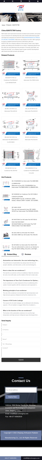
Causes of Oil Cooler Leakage (13, 300)
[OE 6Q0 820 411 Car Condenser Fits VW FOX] (11, 156)
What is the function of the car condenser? (17, 310)
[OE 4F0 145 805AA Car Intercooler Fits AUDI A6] (31, 125)
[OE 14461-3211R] (6, 209)
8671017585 (34, 37)
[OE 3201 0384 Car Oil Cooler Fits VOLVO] (6, 235)
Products (9, 25)
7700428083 (11, 39)
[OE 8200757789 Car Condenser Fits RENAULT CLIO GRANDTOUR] (11, 66)
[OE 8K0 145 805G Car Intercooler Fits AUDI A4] (11, 97)
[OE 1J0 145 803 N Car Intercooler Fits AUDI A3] (31, 97)
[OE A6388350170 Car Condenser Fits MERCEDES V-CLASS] (31, 156)
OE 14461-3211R (16, 207)
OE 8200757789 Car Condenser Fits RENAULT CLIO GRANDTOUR (11, 80)
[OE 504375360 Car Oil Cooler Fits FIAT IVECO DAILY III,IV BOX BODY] (6, 222)
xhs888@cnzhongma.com (19, 413)
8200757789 (16, 25)
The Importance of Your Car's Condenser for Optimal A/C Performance (21, 280)
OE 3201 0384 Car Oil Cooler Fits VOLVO (23, 232)
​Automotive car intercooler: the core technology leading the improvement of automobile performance (21, 260)
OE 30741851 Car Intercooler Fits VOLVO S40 (24, 245)
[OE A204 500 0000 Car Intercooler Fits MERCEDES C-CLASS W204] (11, 125)
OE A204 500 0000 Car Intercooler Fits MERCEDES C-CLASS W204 (11, 140)
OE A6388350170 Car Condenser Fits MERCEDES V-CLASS (31, 170)
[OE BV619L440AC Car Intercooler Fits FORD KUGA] (31, 66)
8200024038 (27, 37)
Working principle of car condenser (15, 290)
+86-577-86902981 (11, 458)
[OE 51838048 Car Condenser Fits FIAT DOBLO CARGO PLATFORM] (6, 196)
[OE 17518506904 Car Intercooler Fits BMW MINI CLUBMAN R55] (6, 183)
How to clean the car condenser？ (14, 270)
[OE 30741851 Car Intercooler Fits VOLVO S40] (6, 247)
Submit (21, 360)
